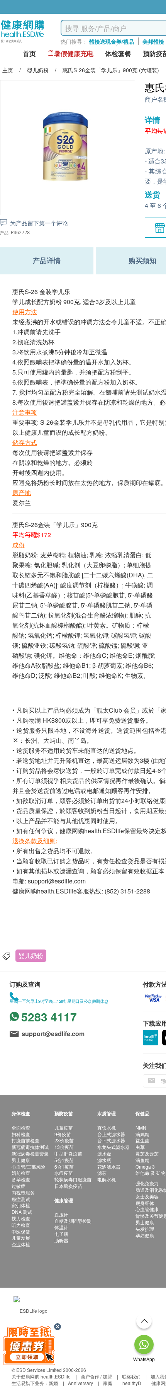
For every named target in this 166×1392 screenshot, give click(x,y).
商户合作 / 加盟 (96, 1376)
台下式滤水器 (111, 1140)
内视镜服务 (23, 1192)
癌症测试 (21, 1199)
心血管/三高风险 (28, 1166)
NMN (141, 1127)
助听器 (61, 1240)
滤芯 (102, 1172)
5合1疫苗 (64, 1160)
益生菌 (142, 1140)
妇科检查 (21, 1134)
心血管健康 (147, 1209)
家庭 (107, 1383)
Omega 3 (145, 1166)
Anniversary (80, 1383)
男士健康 (21, 1160)
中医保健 (21, 1231)
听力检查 (21, 1225)
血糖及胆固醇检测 (72, 1220)
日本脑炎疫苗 (68, 1186)
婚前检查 (21, 1172)
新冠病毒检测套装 (30, 1153)
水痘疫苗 (63, 1172)
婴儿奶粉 (31, 955)
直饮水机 (106, 1127)
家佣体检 (21, 1205)
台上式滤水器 (111, 1134)
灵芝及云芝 (147, 1153)
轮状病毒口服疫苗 (72, 1179)
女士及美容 (147, 1196)
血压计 (61, 1214)
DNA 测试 (22, 1211)
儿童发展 (21, 1237)
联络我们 (131, 1376)
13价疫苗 (64, 1147)
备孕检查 (21, 1179)
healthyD (131, 1383)
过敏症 (18, 1186)
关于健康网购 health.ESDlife (41, 1376)
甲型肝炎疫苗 (68, 1153)
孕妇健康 (145, 1235)
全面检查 (21, 1127)
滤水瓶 (104, 1160)
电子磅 (61, 1233)
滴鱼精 (142, 1160)
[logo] (22, 42)
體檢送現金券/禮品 (111, 41)
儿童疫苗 (63, 1127)
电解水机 (106, 1179)
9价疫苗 (62, 1134)
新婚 (53, 1383)
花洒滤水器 (108, 1166)
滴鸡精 (142, 1134)
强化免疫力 (147, 1183)
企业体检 (21, 1244)
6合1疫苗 (64, 1166)
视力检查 (21, 1218)
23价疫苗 (64, 1140)
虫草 (140, 1147)
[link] (30, 1310)
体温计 (61, 1227)
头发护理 (145, 1228)
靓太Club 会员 (116, 710)
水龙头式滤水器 (113, 1147)
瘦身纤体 (145, 1203)
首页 (29, 53)
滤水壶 (104, 1153)
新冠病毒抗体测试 (30, 1147)
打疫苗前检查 (25, 1140)
